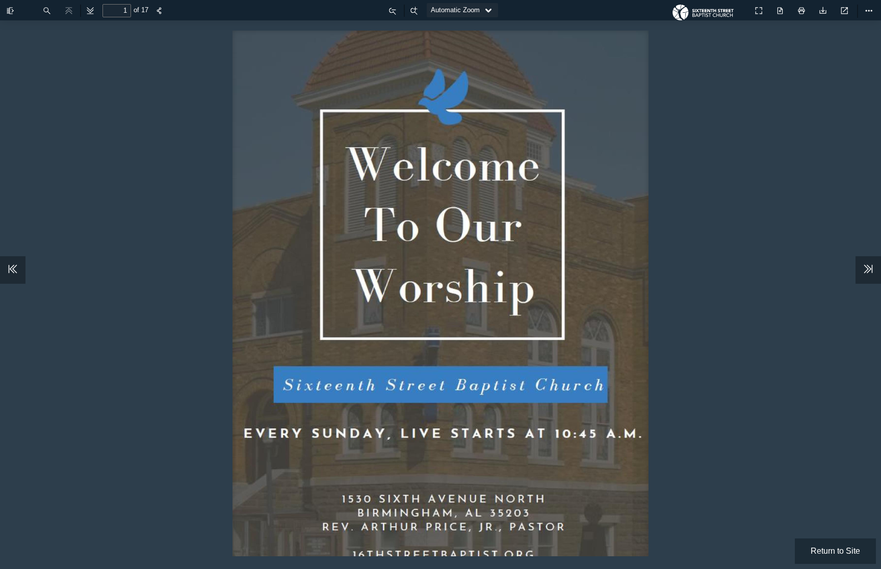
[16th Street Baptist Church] (705, 15)
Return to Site (835, 551)
